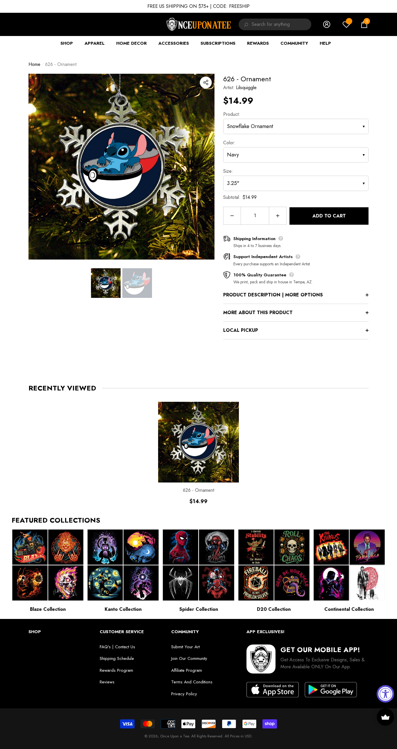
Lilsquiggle (246, 87)
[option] (121, 167)
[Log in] (326, 24)
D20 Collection (274, 609)
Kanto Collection (123, 609)
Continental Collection (349, 609)
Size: (228, 171)
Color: (229, 142)
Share (206, 82)
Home (34, 64)
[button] (364, 24)
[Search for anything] (245, 24)
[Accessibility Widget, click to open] (385, 694)
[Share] (206, 82)
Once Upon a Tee (174, 736)
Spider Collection (198, 609)
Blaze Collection (48, 609)
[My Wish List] (346, 24)
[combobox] (281, 24)
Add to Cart (329, 216)
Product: (231, 114)
